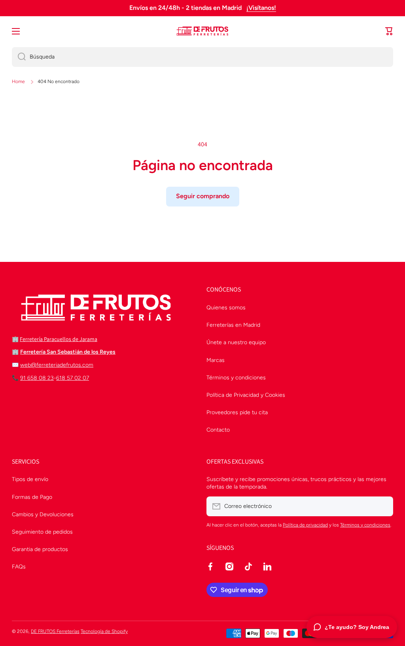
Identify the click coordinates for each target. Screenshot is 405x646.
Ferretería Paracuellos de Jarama (58, 339)
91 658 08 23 (37, 378)
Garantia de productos (40, 549)
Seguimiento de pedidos (42, 532)
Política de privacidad (305, 525)
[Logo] (202, 31)
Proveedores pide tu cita (237, 412)
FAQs (19, 566)
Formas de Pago (32, 497)
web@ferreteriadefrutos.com (56, 365)
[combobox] (202, 57)
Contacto (218, 429)
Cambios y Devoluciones (43, 514)
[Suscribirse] (383, 506)
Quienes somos (226, 307)
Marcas (215, 360)
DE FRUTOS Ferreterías (55, 631)
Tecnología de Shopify (104, 631)
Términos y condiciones (236, 377)
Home (18, 81)
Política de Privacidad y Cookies (245, 395)
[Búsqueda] (19, 57)
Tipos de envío (30, 479)
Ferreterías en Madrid (233, 325)
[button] (389, 31)
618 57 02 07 (72, 378)
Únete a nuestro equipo (236, 342)
